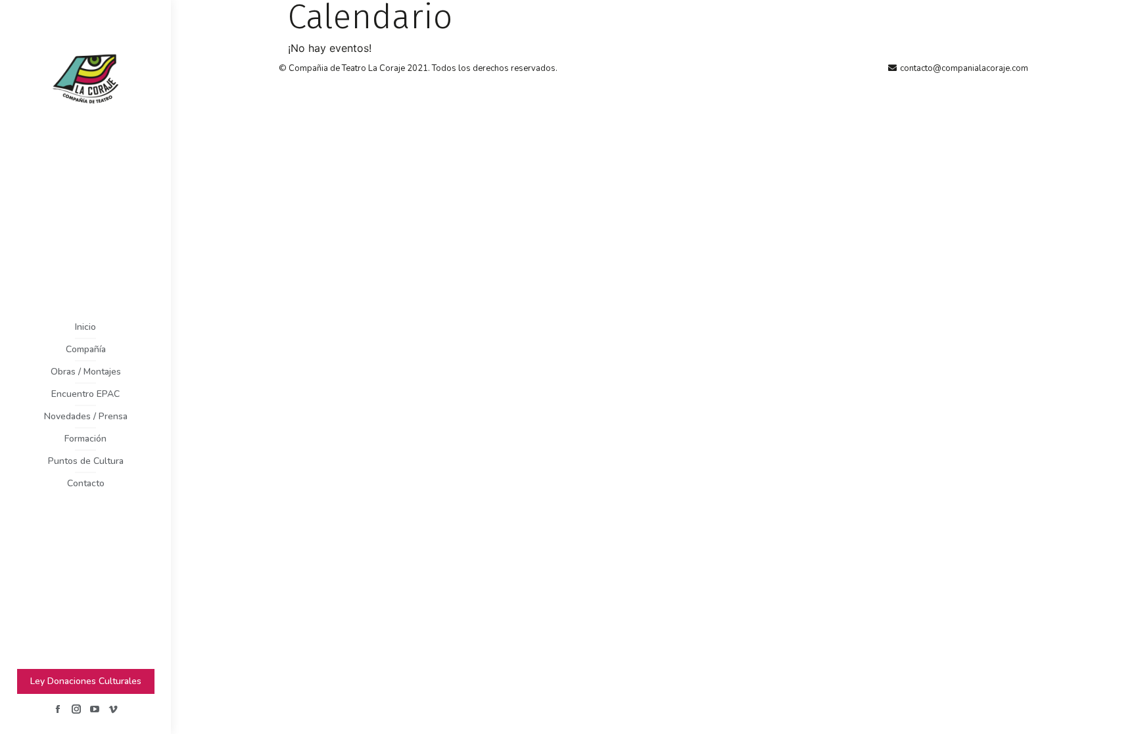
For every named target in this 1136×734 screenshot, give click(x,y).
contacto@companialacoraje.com (964, 68)
